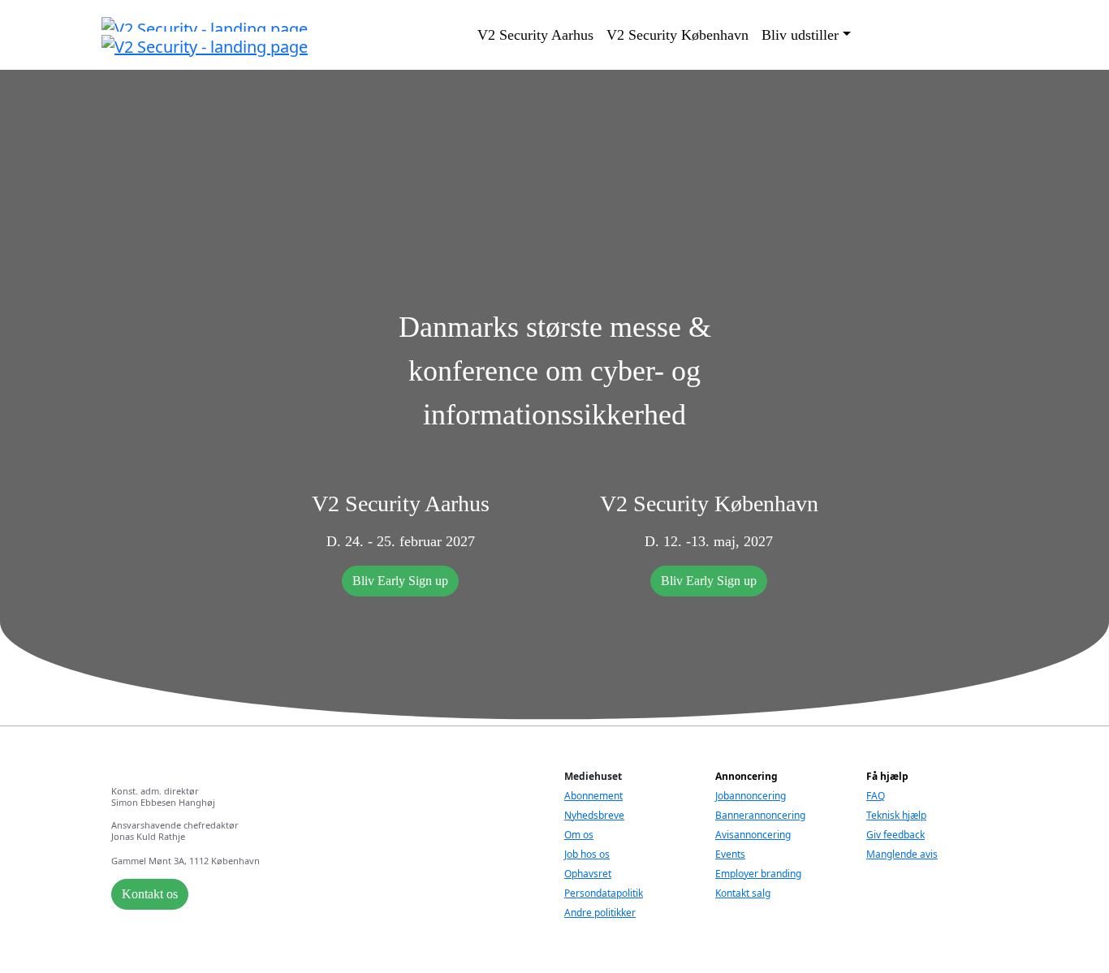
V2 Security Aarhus (535, 35)
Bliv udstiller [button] (800, 35)
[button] (400, 581)
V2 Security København (677, 35)
